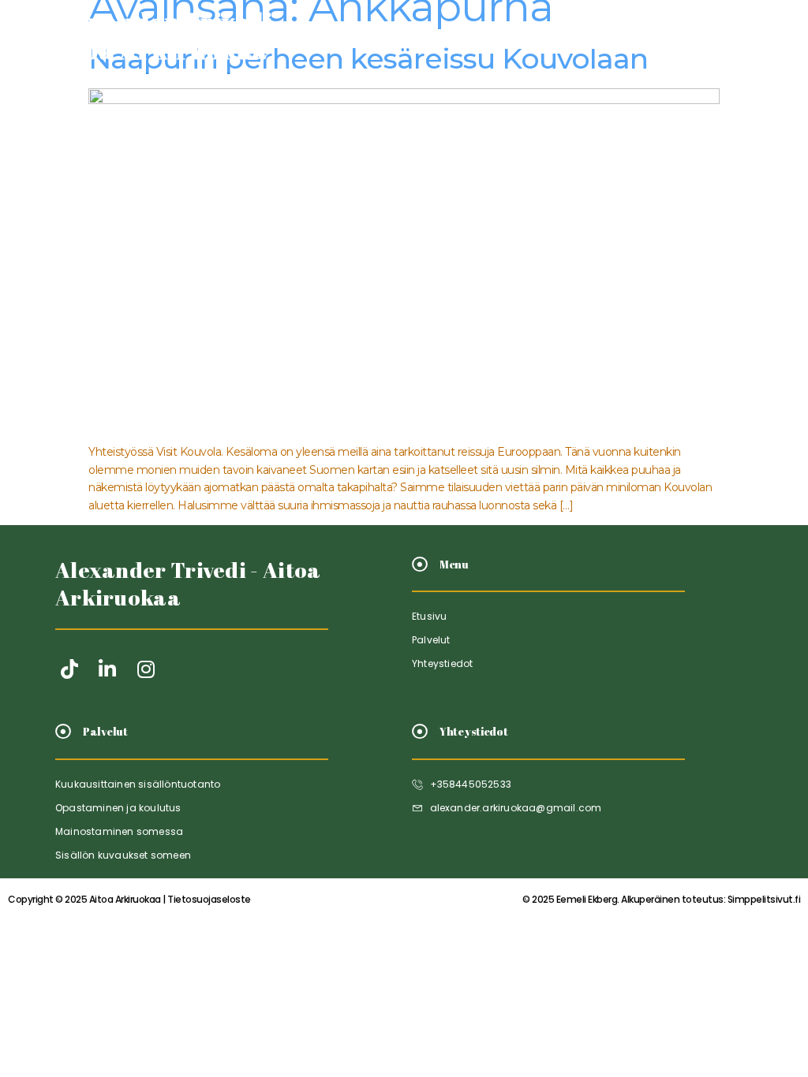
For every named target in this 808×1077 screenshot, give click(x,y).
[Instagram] (145, 669)
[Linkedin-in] (108, 669)
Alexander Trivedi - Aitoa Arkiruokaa (188, 583)
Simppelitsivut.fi (661, 899)
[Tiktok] (69, 669)
